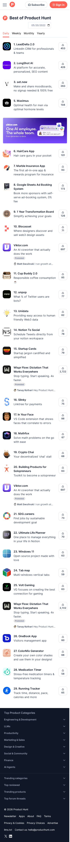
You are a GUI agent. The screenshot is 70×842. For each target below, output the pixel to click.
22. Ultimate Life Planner (29, 532)
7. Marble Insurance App (29, 166)
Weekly (16, 33)
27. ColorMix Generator (29, 651)
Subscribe (38, 4)
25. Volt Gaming (24, 585)
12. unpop (20, 292)
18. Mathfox (21, 433)
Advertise (52, 822)
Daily (6, 33)
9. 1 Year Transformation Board (34, 211)
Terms (47, 816)
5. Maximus (21, 100)
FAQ (39, 816)
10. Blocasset (22, 226)
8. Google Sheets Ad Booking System (33, 186)
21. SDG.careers (24, 514)
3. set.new (20, 82)
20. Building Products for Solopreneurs (30, 469)
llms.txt (8, 829)
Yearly (41, 33)
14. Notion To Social (27, 330)
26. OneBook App (25, 636)
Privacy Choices (36, 822)
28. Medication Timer (27, 669)
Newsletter (10, 816)
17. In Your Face (23, 414)
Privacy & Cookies (14, 822)
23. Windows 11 (24, 551)
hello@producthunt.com (41, 829)
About (30, 816)
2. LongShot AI (23, 63)
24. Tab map (22, 570)
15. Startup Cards (25, 348)
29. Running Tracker (27, 688)
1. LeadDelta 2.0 (24, 44)
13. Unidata (21, 311)
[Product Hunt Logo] (12, 5)
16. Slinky (20, 399)
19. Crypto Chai (24, 452)
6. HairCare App (24, 151)
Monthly (29, 33)
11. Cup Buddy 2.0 (25, 273)
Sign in (60, 4)
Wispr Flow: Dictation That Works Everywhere (31, 369)
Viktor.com (21, 245)
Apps (22, 816)
